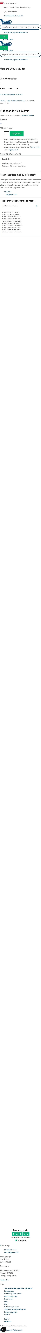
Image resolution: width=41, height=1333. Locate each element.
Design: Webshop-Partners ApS (11, 1330)
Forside (2, 101)
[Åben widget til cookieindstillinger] (3, 1329)
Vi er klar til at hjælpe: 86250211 (11, 95)
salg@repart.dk (13, 150)
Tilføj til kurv (16, 134)
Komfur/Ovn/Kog (18, 101)
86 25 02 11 (35, 147)
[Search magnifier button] (38, 27)
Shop (9, 101)
